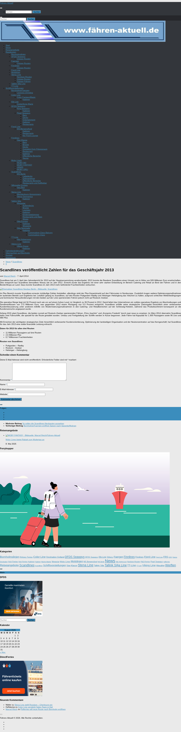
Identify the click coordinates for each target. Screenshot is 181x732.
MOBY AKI (21, 163)
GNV (170, 557)
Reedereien (11, 52)
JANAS (20, 167)
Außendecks (28, 205)
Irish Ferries (13, 562)
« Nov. (3, 652)
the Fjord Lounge (30, 135)
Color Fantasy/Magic (26, 97)
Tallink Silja (16, 201)
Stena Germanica (25, 196)
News (8, 47)
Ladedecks (27, 176)
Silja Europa (22, 221)
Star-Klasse (22, 140)
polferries (166, 562)
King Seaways (23, 108)
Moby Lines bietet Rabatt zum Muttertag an (25, 439)
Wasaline (160, 565)
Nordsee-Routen (24, 77)
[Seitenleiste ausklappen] (1, 404)
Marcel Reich (10, 276)
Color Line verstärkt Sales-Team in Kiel (35, 707)
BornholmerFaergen (20, 90)
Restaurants (28, 124)
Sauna (25, 158)
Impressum (11, 257)
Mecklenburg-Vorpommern (29, 194)
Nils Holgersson (24, 239)
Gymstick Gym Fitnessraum (35, 149)
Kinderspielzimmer (31, 214)
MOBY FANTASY (24, 165)
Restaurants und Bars (32, 217)
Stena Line (16, 74)
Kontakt (9, 255)
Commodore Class (36, 235)
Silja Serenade (23, 228)
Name (3, 384)
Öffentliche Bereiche (32, 156)
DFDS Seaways (18, 56)
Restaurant (28, 151)
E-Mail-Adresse (7, 389)
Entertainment (29, 120)
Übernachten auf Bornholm (18, 253)
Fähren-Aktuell (6, 3)
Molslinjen (15, 72)
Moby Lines (16, 160)
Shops (25, 219)
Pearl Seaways (23, 113)
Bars (25, 115)
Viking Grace (22, 246)
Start (8, 45)
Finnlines (15, 65)
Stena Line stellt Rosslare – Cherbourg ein (33, 705)
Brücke (26, 144)
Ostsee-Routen (24, 59)
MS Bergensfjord (24, 129)
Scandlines (16, 172)
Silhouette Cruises (19, 185)
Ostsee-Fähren (24, 81)
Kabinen (26, 99)
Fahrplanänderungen (15, 251)
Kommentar (6, 380)
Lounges (26, 210)
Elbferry (110, 557)
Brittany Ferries (26, 557)
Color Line (16, 95)
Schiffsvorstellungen (15, 88)
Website (3, 394)
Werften (170, 565)
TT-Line (14, 86)
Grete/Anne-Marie (25, 104)
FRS (165, 557)
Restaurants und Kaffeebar (35, 183)
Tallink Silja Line (18, 84)
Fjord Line (15, 70)
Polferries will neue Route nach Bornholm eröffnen (43, 709)
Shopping (27, 226)
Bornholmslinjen (18, 54)
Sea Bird (21, 187)
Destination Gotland (55, 557)
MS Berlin (21, 174)
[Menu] (1, 714)
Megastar (21, 203)
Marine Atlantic (46, 562)
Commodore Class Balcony (40, 232)
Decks (25, 117)
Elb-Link (15, 102)
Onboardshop (29, 178)
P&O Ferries (145, 562)
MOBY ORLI (22, 169)
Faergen (15, 61)
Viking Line (16, 244)
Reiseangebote (12, 50)
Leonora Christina (25, 93)
